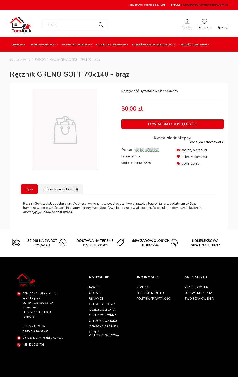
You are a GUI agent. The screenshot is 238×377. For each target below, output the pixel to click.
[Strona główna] (20, 24)
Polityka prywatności (154, 298)
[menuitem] (19, 44)
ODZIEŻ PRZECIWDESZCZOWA (104, 333)
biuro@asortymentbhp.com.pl (204, 5)
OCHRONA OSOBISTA (103, 326)
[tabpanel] (119, 207)
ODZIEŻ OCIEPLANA (102, 310)
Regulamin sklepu (150, 293)
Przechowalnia (197, 287)
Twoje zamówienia (199, 298)
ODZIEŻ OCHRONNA (102, 315)
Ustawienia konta (198, 293)
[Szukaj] (101, 24)
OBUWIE (95, 293)
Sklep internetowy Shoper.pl (119, 371)
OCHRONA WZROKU (103, 321)
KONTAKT (143, 287)
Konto (187, 24)
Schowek (205, 24)
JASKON (94, 287)
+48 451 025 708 (33, 345)
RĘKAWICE (96, 298)
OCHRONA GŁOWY (102, 304)
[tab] (29, 189)
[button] (192, 150)
